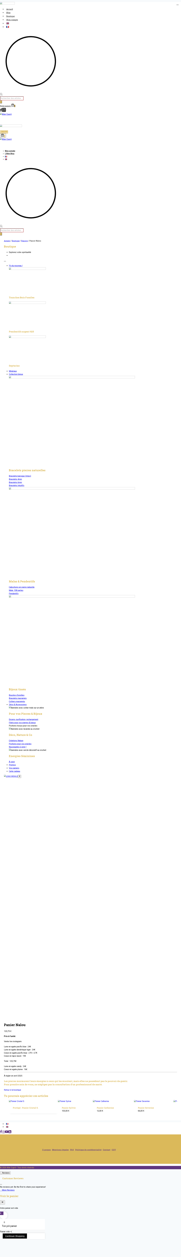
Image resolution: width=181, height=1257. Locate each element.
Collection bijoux (16, 374)
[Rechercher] (1, 101)
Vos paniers (14, 768)
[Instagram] (4, 111)
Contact (106, 1149)
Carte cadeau (14, 771)
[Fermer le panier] (2, 1202)
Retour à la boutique (12, 1090)
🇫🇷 (7, 27)
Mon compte (12, 19)
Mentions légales (60, 1149)
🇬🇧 (7, 23)
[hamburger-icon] (5, 261)
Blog (8, 12)
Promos (12, 765)
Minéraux (13, 371)
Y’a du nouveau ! (16, 265)
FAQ (72, 1149)
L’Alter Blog (9, 154)
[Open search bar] (1, 95)
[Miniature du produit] (178, 4)
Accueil (9, 9)
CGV (114, 1149)
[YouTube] (6, 1132)
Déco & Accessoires (18, 704)
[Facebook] (1, 111)
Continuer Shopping (15, 1236)
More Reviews (8, 1190)
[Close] (1, 1184)
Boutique (10, 16)
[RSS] (9, 1132)
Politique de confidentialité (88, 1149)
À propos (46, 1149)
